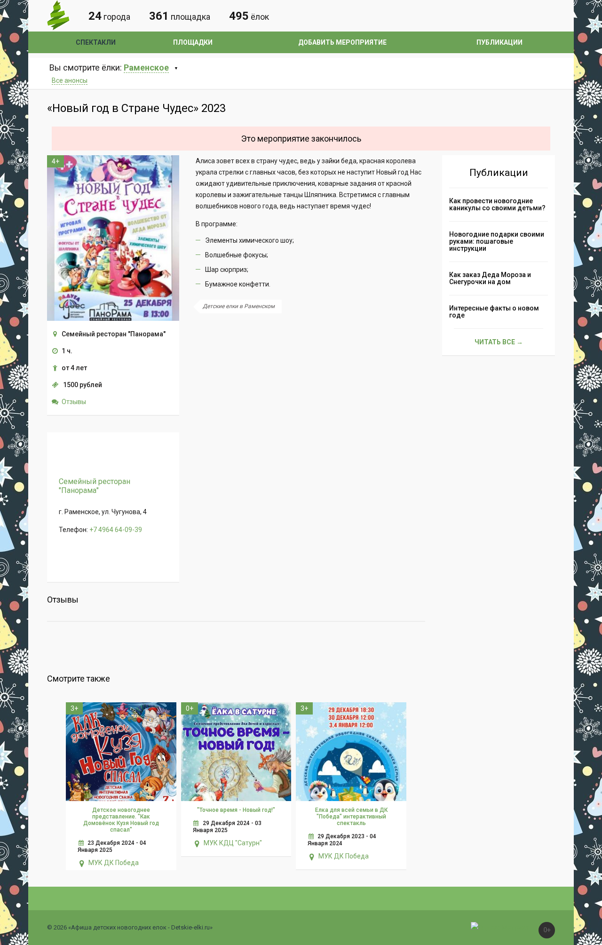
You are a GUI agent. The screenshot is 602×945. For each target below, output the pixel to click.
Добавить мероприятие (342, 42)
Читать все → (499, 342)
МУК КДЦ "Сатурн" (233, 843)
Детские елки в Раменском (239, 306)
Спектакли (96, 42)
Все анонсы (69, 80)
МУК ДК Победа (113, 862)
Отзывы (74, 401)
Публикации (499, 42)
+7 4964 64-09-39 (115, 529)
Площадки (193, 42)
